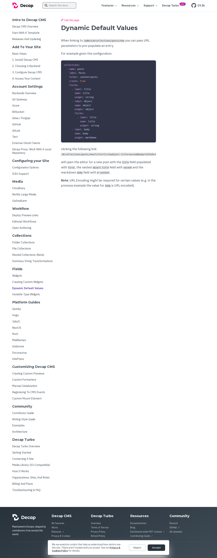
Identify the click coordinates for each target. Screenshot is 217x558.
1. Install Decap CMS (25, 59)
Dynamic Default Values (27, 288)
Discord (173, 523)
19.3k (201, 5)
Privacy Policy (98, 531)
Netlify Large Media (24, 194)
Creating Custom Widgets (27, 282)
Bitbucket (18, 111)
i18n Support (20, 173)
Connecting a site (23, 458)
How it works (20, 471)
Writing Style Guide (23, 419)
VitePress (18, 359)
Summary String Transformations (32, 261)
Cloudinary (18, 188)
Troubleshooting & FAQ (26, 490)
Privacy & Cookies (61, 535)
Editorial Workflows (24, 221)
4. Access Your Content (26, 78)
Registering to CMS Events (28, 392)
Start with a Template (26, 32)
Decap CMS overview (25, 26)
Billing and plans (22, 483)
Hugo (15, 315)
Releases (56, 531)
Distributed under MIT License (146, 531)
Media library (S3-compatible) (31, 465)
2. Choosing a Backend (26, 66)
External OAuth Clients (26, 143)
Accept (156, 547)
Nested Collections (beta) (28, 254)
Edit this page (71, 20)
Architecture (19, 431)
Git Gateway (19, 99)
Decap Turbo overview (26, 446)
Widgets (17, 275)
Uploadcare (19, 200)
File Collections (21, 248)
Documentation (138, 523)
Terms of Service (100, 527)
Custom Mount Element (27, 398)
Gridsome (18, 346)
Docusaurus (19, 352)
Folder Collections (23, 242)
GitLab (16, 130)
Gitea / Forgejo (21, 118)
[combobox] (59, 5)
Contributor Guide (23, 413)
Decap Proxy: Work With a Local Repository (31, 151)
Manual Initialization (24, 386)
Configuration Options (25, 167)
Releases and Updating (26, 39)
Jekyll (16, 321)
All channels (176, 531)
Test (15, 136)
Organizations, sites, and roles (31, 477)
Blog (132, 527)
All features (58, 523)
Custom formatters (24, 379)
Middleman (19, 340)
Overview (96, 523)
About (55, 527)
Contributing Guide (140, 535)
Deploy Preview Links (25, 215)
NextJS (16, 327)
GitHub (16, 124)
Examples (18, 425)
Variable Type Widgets (26, 294)
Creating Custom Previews (28, 373)
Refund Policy (98, 535)
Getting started (21, 452)
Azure (15, 105)
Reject (137, 547)
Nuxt (15, 333)
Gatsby (16, 309)
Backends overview (24, 93)
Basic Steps (19, 53)
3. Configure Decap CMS (27, 72)
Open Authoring (21, 227)
